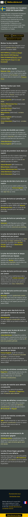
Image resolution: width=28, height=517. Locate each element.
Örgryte (14, 408)
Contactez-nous (14, 496)
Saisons (7, 35)
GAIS (2, 420)
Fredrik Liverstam (18, 278)
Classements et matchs (14, 39)
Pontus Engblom (6, 99)
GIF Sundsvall (5, 408)
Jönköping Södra (6, 438)
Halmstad (4, 223)
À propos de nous (14, 493)
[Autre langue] (25, 502)
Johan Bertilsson (6, 108)
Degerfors (4, 372)
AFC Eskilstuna (21, 458)
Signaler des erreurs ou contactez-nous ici (12, 507)
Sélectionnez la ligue (14, 515)
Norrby (11, 260)
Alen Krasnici (5, 55)
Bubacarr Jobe (5, 71)
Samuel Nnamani (6, 164)
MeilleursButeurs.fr (14, 2)
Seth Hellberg (5, 52)
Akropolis (4, 295)
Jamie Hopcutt (5, 60)
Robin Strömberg (6, 57)
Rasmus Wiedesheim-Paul (9, 104)
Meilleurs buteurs (18, 35)
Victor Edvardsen (6, 121)
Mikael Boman (5, 112)
